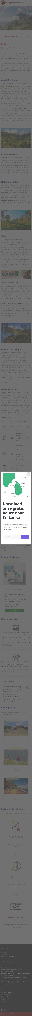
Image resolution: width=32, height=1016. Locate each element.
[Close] (28, 474)
